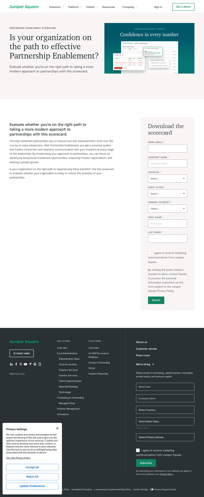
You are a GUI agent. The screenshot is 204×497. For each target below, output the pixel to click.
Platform (73, 7)
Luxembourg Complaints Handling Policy (112, 489)
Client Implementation (70, 380)
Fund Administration (67, 353)
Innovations (63, 414)
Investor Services (68, 375)
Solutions (54, 7)
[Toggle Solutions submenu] (63, 6)
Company (128, 7)
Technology (65, 392)
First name (155, 217)
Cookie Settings (140, 489)
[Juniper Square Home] (24, 7)
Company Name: (159, 157)
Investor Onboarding (99, 362)
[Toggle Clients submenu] (97, 6)
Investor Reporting (98, 373)
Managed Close (67, 403)
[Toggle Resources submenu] (117, 6)
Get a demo (183, 6)
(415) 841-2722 (17, 373)
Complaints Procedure (81, 489)
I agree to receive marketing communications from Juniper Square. (167, 257)
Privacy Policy (165, 290)
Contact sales (21, 353)
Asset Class (156, 187)
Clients (90, 7)
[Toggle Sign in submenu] (164, 6)
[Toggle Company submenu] (136, 6)
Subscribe (146, 462)
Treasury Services (68, 369)
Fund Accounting (68, 364)
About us (141, 342)
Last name (155, 232)
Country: (154, 172)
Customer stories (146, 348)
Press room (143, 355)
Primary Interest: (160, 202)
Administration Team (69, 358)
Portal (92, 368)
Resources (108, 7)
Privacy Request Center (165, 489)
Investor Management (68, 408)
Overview (62, 347)
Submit (156, 300)
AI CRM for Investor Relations (99, 355)
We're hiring (143, 364)
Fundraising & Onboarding (70, 397)
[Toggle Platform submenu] (81, 6)
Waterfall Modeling (68, 386)
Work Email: (156, 142)
